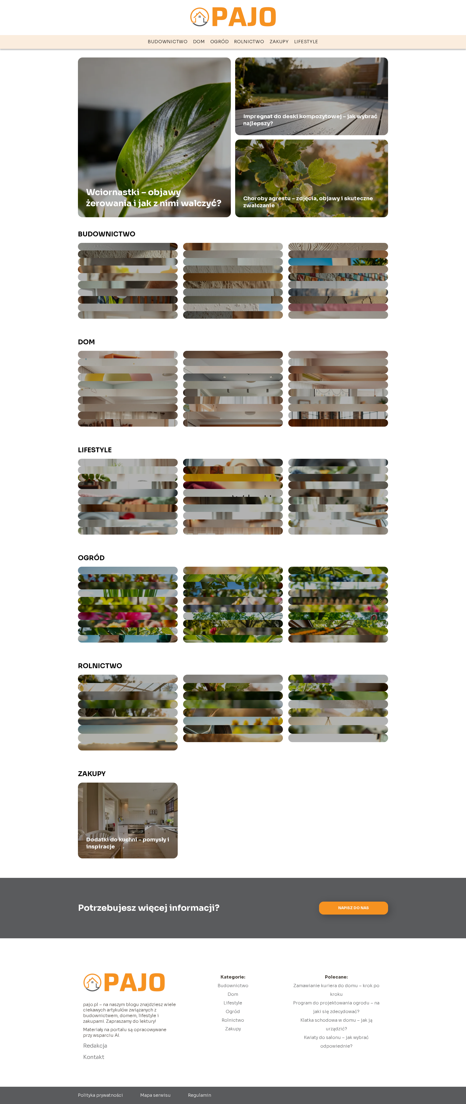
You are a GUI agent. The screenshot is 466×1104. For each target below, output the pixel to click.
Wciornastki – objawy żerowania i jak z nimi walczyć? (153, 197)
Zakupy (279, 42)
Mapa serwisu (155, 1095)
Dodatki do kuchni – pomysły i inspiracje (127, 843)
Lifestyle (306, 42)
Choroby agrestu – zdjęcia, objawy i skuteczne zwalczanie (308, 202)
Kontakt (93, 1057)
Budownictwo (168, 42)
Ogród (219, 42)
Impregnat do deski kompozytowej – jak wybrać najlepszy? (310, 120)
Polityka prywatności (100, 1095)
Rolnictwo (249, 42)
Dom (199, 42)
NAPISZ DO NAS (353, 908)
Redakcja (95, 1045)
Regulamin (199, 1095)
